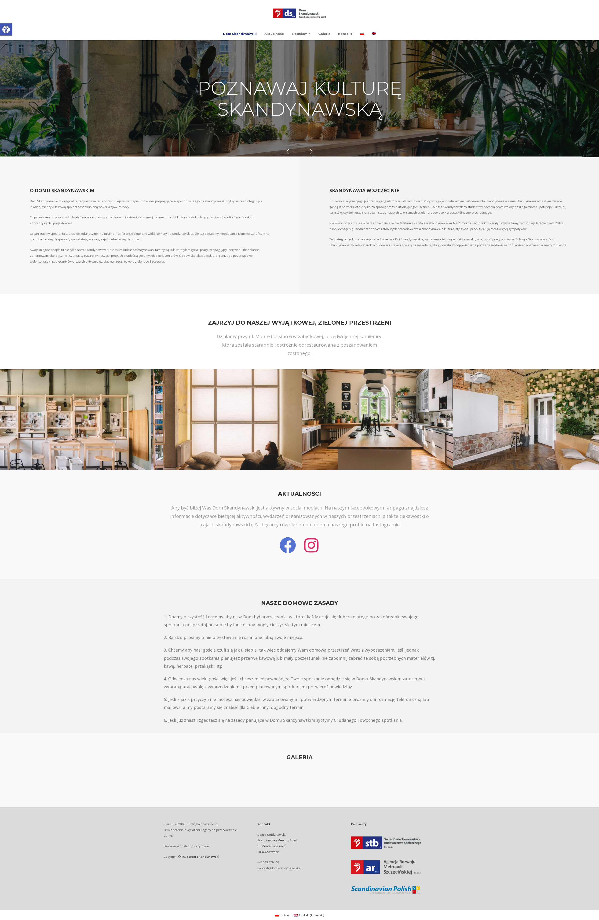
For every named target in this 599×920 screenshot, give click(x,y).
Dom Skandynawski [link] (240, 34)
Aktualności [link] (274, 34)
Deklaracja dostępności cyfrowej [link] (187, 846)
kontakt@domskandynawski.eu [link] (279, 868)
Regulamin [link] (301, 34)
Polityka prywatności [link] (203, 824)
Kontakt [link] (345, 34)
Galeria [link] (324, 34)
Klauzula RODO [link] (175, 824)
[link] (6, 29)
